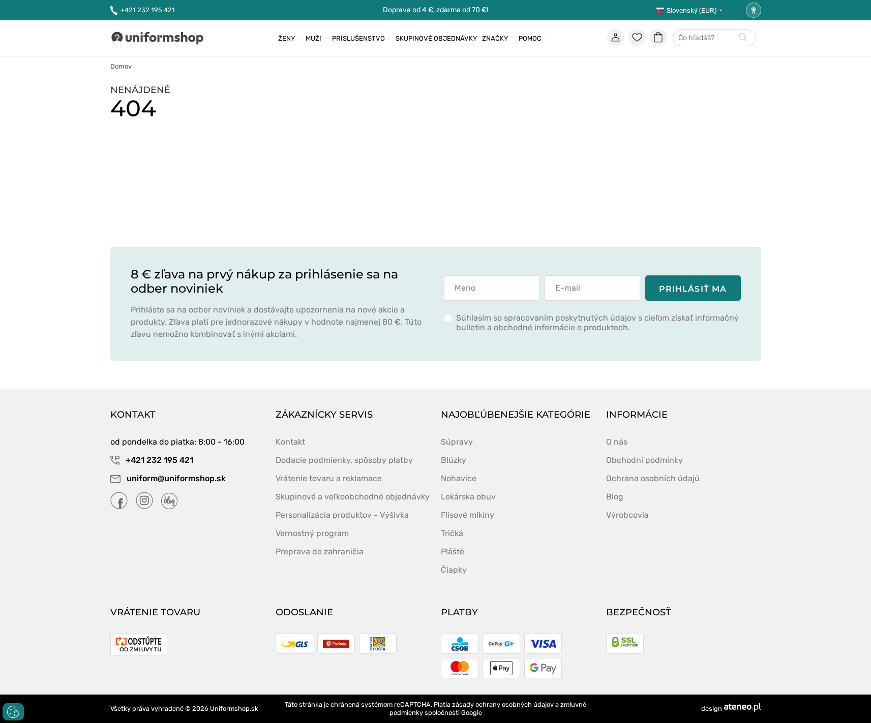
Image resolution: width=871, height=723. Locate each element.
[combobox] (714, 38)
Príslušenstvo (358, 38)
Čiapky (454, 570)
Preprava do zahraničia (320, 551)
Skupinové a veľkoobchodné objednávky (353, 496)
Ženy (286, 38)
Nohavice (458, 478)
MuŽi (313, 38)
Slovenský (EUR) (691, 10)
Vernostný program (312, 533)
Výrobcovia (627, 515)
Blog (614, 496)
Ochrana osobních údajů (653, 478)
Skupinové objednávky (436, 38)
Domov (121, 66)
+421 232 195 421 (148, 10)
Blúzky (453, 460)
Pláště (452, 551)
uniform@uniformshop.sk (176, 478)
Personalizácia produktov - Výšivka (342, 515)
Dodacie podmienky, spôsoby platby (344, 460)
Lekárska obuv (468, 496)
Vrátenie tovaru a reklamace (329, 478)
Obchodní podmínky (644, 460)
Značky (495, 38)
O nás (616, 442)
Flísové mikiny (467, 515)
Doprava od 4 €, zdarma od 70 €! (435, 10)
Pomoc (530, 38)
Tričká (452, 533)
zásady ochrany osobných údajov (503, 704)
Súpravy (457, 442)
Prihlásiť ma (693, 289)
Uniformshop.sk (234, 708)
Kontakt (290, 442)
